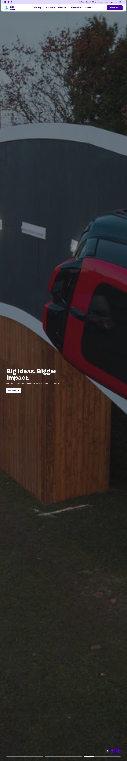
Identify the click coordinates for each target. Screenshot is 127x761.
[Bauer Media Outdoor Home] (10, 7)
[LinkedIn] (11, 2)
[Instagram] (5, 2)
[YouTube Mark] (8, 2)
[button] (112, 2)
